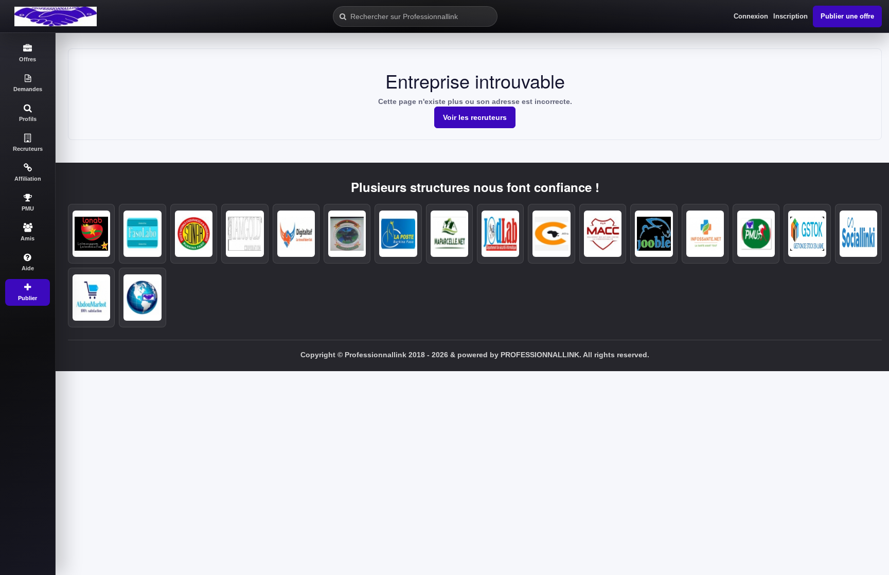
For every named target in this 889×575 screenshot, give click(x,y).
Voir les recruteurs (475, 117)
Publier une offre (847, 16)
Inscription (790, 16)
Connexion (751, 16)
